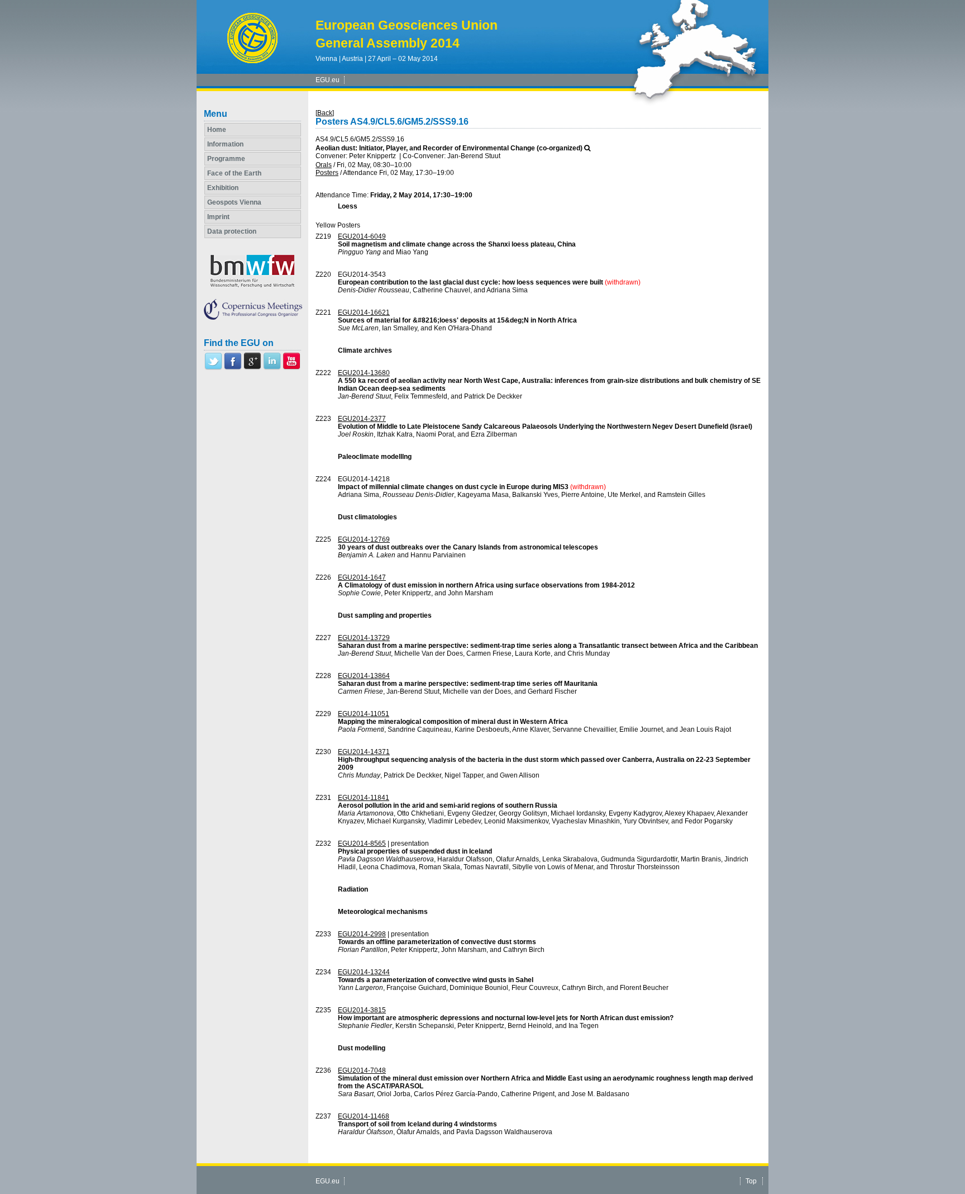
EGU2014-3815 (362, 1010)
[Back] (325, 113)
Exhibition (222, 188)
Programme (226, 159)
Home (216, 130)
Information (225, 144)
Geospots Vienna (234, 202)
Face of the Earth (234, 173)
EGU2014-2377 (362, 419)
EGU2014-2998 (362, 934)
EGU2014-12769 (364, 539)
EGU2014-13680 (364, 373)
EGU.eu (328, 80)
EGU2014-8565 (362, 843)
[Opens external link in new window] (213, 368)
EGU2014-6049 (362, 236)
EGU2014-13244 (364, 972)
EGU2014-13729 (364, 638)
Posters (327, 173)
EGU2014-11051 (363, 714)
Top (751, 1181)
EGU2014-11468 (363, 1116)
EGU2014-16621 (364, 312)
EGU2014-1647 (362, 577)
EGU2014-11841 (363, 798)
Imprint (218, 217)
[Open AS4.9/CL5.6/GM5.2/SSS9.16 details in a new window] (587, 148)
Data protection (231, 231)
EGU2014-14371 (364, 752)
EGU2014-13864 (364, 676)
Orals (324, 165)
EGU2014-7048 (362, 1070)
